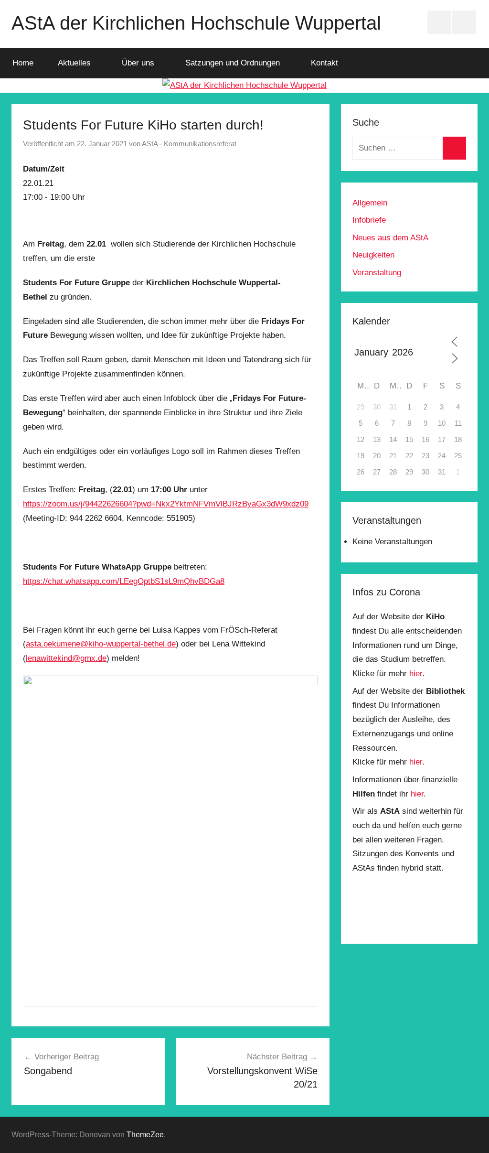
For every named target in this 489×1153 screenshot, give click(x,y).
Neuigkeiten (373, 254)
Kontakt (324, 62)
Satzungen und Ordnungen (232, 62)
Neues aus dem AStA (390, 237)
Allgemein (369, 202)
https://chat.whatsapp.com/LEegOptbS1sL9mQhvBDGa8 (123, 581)
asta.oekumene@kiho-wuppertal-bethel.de (101, 643)
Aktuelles (74, 62)
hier (415, 673)
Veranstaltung (376, 272)
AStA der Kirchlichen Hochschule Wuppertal (196, 22)
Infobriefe (369, 220)
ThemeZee (145, 1135)
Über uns (138, 62)
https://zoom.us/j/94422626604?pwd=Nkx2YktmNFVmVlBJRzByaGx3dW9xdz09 (165, 503)
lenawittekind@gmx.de (66, 658)
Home (22, 62)
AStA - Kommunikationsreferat (189, 144)
